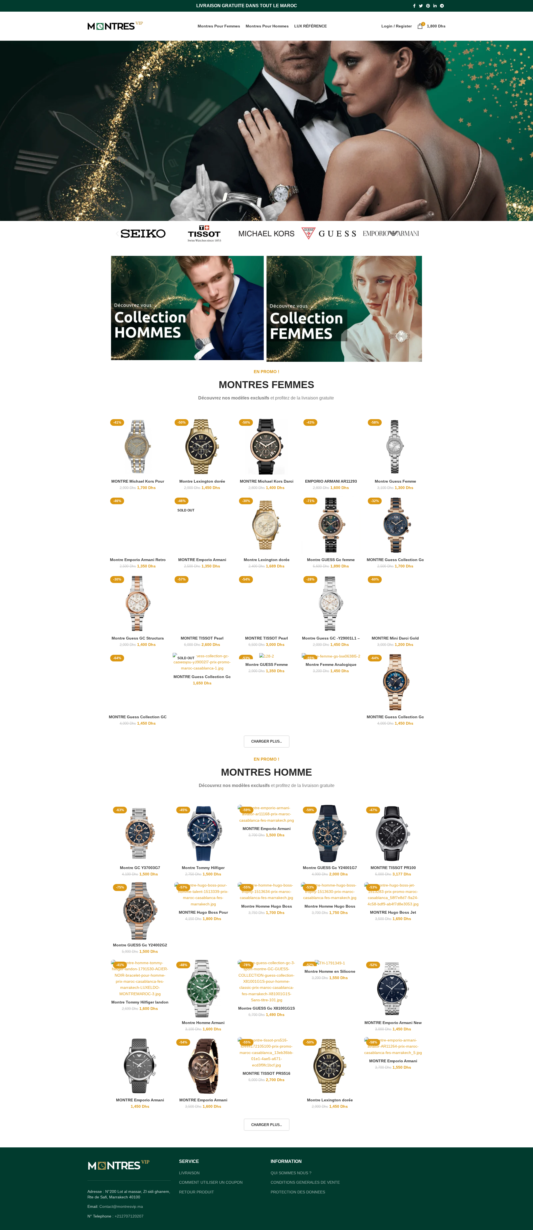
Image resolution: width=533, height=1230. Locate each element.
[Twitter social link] (420, 5)
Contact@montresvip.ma (121, 1206)
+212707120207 (129, 1216)
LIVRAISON (189, 1173)
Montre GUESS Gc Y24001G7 (330, 867)
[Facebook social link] (414, 5)
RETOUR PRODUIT (196, 1192)
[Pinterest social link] (428, 5)
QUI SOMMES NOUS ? (291, 1173)
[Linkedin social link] (435, 5)
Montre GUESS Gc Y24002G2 (140, 945)
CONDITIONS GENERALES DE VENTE (305, 1182)
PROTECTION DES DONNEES (298, 1192)
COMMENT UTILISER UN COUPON (211, 1182)
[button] (117, 233)
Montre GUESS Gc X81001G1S (266, 1008)
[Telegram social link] (442, 5)
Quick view (163, 426)
